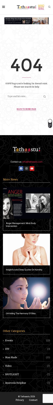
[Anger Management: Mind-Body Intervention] (26, 203)
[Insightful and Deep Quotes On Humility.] (26, 249)
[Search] (49, 7)
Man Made (27, 357)
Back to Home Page (26, 109)
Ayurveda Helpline (27, 382)
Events (27, 340)
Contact (33, 400)
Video (27, 366)
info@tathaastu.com (32, 161)
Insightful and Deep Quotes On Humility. (24, 270)
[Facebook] (21, 168)
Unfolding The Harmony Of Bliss (21, 313)
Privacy (20, 400)
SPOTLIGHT (27, 374)
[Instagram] (26, 168)
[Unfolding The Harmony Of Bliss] (26, 293)
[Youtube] (32, 168)
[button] (50, 123)
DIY (27, 349)
